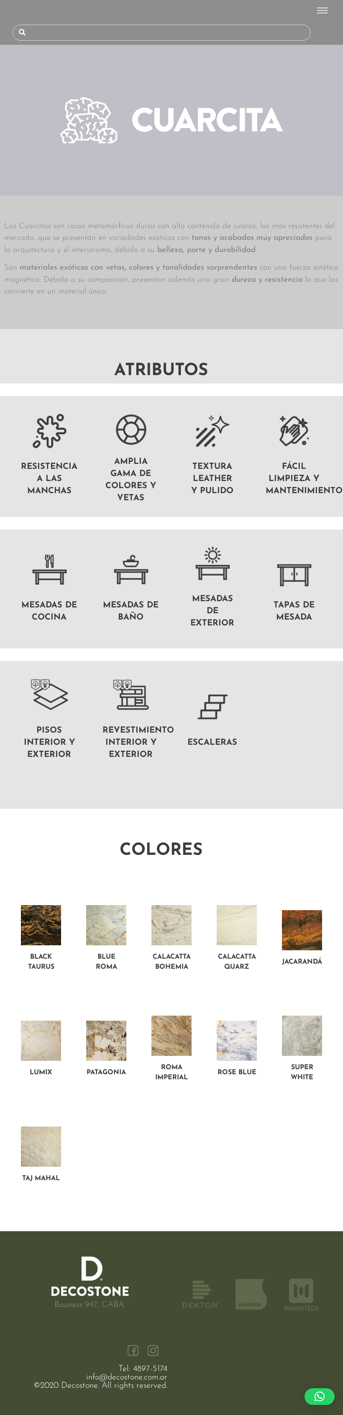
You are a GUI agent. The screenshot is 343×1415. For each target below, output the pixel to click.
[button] (320, 1396)
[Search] (22, 33)
